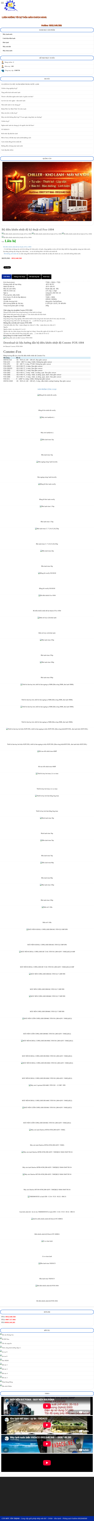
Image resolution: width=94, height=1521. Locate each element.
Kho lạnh (6, 42)
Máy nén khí (7, 46)
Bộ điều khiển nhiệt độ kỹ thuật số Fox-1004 (17, 247)
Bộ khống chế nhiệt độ (11, 254)
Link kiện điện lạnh (9, 38)
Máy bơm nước (7, 50)
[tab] (7, 276)
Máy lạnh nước (7, 34)
